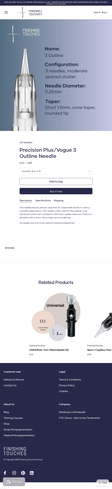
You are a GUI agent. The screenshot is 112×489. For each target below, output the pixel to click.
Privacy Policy (67, 385)
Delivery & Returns (14, 379)
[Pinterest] (23, 474)
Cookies (63, 391)
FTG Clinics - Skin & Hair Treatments (79, 417)
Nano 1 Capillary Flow (99, 349)
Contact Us (10, 385)
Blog (6, 412)
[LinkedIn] (32, 474)
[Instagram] (14, 474)
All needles (26, 142)
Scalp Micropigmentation (18, 429)
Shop (7, 423)
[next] (108, 78)
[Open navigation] (6, 12)
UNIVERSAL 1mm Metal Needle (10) (49, 349)
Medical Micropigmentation (19, 435)
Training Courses (13, 417)
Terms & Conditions (70, 379)
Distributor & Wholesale (72, 412)
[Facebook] (6, 474)
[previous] (3, 78)
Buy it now (56, 191)
